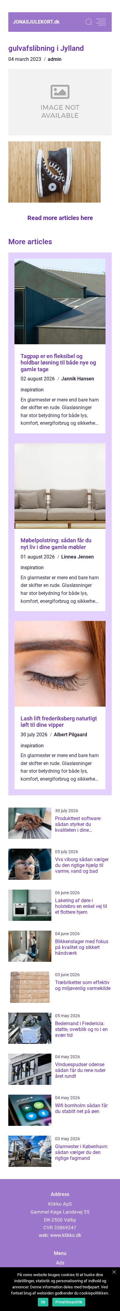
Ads (60, 1263)
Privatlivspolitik (68, 1302)
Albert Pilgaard (70, 735)
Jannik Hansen (77, 379)
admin (55, 59)
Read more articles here (60, 218)
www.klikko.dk (65, 1235)
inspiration (32, 390)
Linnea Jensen (77, 557)
